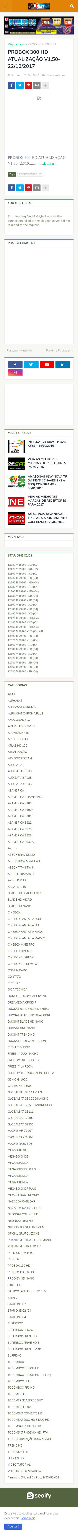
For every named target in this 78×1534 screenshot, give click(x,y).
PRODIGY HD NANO (21, 1279)
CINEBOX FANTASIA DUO (24, 919)
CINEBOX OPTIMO (20, 951)
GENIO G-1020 (17, 1080)
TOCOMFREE (16, 1394)
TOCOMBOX (16, 1362)
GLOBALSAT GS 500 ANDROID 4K (30, 1105)
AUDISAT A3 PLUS (20, 784)
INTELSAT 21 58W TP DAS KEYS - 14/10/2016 (47, 444)
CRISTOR (14, 983)
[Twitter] (20, 85)
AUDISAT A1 (16, 765)
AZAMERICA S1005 (20, 803)
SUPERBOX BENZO (20, 1330)
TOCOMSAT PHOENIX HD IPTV (28, 1433)
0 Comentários (55, 75)
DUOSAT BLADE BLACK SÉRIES (28, 1009)
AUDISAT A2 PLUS (20, 778)
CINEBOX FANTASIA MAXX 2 (26, 938)
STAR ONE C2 (17, 1304)
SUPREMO (14, 1356)
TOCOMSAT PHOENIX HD (24, 1426)
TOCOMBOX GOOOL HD (23, 1368)
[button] (13, 1527)
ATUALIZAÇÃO (17, 752)
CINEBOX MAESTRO (21, 945)
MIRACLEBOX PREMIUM (23, 1195)
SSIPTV (12, 1298)
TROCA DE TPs (18, 1452)
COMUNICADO (17, 970)
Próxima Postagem (59, 350)
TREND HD (15, 1446)
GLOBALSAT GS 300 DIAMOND (28, 1099)
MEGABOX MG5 (18, 1176)
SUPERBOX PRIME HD (22, 1336)
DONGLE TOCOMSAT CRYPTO (27, 996)
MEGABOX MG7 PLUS (22, 1189)
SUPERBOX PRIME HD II (23, 1343)
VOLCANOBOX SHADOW (24, 1471)
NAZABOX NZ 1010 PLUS (24, 1208)
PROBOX (14, 1259)
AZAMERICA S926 (20, 829)
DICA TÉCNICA (17, 990)
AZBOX (12, 848)
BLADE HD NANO (19, 906)
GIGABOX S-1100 (19, 1086)
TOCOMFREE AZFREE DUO (25, 1401)
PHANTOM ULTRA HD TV (24, 1246)
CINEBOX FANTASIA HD (23, 925)
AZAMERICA (16, 791)
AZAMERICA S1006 (20, 810)
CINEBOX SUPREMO (21, 957)
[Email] (37, 85)
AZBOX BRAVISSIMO (21, 855)
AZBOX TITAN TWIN (21, 868)
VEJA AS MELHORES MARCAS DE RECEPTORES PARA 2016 (47, 463)
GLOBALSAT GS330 (21, 1125)
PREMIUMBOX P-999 (21, 1253)
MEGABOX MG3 (18, 1163)
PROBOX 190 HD (19, 1266)
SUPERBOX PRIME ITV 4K (24, 1349)
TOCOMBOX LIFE (19, 1381)
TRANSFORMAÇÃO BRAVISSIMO (29, 1439)
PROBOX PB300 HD (42, 44)
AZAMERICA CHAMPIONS (25, 797)
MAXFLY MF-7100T (20, 1131)
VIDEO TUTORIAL (19, 1465)
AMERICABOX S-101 (21, 726)
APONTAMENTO (18, 733)
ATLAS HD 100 (17, 746)
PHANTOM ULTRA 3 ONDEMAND (29, 1240)
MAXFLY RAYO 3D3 (20, 1144)
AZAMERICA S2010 (20, 816)
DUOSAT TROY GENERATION (27, 1041)
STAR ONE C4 (17, 1317)
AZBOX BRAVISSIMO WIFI (24, 861)
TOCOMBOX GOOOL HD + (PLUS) (29, 1375)
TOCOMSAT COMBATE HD (25, 1414)
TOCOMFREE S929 (20, 1407)
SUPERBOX (15, 1323)
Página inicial (16, 44)
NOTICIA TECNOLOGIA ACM (26, 1227)
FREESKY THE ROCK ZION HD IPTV (31, 1073)
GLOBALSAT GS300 (21, 1118)
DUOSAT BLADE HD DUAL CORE (29, 1015)
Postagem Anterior (19, 350)
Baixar (49, 163)
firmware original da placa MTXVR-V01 (33, 1478)
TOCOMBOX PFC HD (21, 1388)
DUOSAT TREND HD (21, 1035)
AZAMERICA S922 (20, 823)
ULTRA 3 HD (16, 1458)
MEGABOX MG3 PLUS (22, 1169)
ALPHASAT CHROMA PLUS (25, 714)
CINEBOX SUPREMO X (22, 964)
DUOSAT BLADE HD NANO (25, 1022)
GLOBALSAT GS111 (21, 1112)
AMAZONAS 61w (19, 720)
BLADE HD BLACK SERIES (25, 893)
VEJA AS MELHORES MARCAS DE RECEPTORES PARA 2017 (47, 501)
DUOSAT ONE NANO (21, 1028)
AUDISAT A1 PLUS (20, 771)
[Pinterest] (28, 85)
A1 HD (12, 694)
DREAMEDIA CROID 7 (22, 1003)
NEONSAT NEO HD (20, 1221)
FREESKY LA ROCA (20, 1067)
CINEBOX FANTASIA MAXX (25, 932)
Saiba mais (28, 1518)
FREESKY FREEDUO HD (23, 1060)
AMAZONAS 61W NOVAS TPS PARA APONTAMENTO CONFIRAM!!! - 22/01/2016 (47, 518)
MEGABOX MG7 (18, 1182)
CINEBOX (14, 913)
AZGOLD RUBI (17, 880)
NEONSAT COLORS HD (23, 1214)
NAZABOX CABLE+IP (21, 1202)
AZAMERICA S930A (21, 842)
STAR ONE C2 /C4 (19, 1311)
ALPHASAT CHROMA (22, 707)
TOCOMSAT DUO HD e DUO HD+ (29, 1420)
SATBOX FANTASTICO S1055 (27, 1291)
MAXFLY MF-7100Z (20, 1137)
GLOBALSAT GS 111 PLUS (25, 1092)
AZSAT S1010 (17, 887)
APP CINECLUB (18, 739)
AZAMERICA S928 (20, 836)
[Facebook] (11, 85)
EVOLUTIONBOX (19, 1047)
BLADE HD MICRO (20, 900)
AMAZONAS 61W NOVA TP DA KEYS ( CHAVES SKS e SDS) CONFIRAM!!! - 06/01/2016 (47, 483)
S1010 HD (14, 1285)
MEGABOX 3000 (18, 1150)
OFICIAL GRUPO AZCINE (23, 1234)
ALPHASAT (15, 701)
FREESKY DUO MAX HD (23, 1054)
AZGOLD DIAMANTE (21, 874)
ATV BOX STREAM (20, 758)
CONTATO (14, 977)
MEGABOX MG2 (18, 1157)
